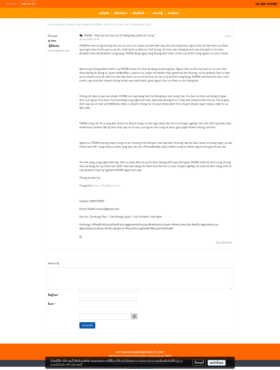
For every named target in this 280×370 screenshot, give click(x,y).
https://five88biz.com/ (106, 185)
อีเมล (52, 303)
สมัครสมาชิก (28, 3)
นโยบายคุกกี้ (76, 364)
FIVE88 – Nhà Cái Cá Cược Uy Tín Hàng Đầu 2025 (122, 24)
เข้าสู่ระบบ (11, 3)
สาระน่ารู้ (158, 13)
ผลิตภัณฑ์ (138, 13)
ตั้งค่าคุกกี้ (199, 362)
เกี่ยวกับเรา (120, 13)
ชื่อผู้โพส (54, 295)
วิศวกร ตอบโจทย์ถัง (79, 24)
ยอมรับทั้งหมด (216, 362)
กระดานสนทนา (57, 24)
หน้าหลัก (104, 13)
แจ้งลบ (228, 36)
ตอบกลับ (88, 325)
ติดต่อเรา (173, 13)
